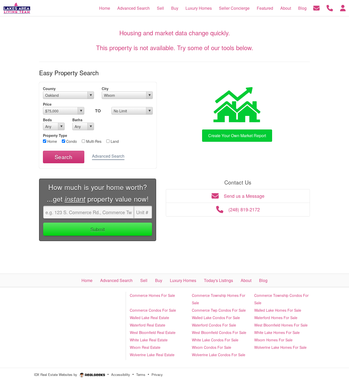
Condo (71, 141)
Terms (140, 374)
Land (114, 141)
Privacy (157, 374)
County (49, 88)
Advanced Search (108, 156)
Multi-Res (93, 141)
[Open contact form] (316, 7)
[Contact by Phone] (330, 7)
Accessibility (120, 374)
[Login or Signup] (343, 7)
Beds (47, 119)
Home (51, 141)
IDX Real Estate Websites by (56, 374)
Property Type (55, 135)
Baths (77, 119)
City (105, 88)
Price (47, 104)
